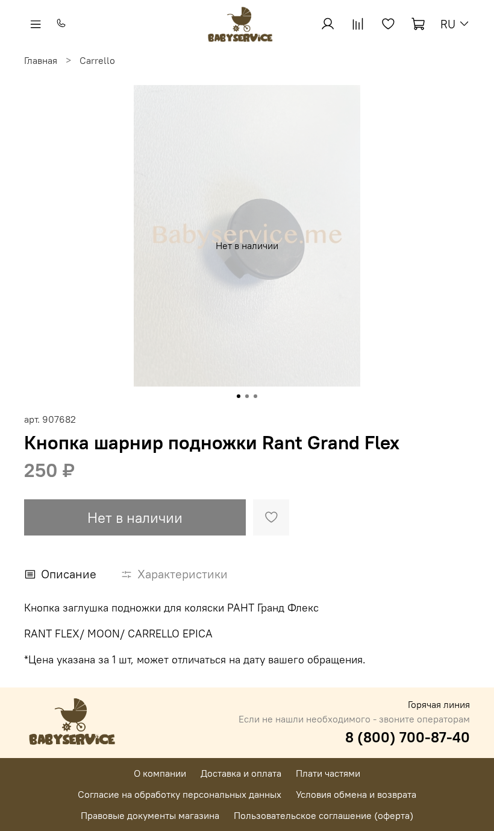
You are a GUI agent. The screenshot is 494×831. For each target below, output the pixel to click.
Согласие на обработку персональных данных (179, 794)
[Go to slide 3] (255, 396)
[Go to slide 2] (247, 396)
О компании (160, 773)
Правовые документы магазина (150, 815)
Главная (40, 60)
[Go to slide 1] (238, 396)
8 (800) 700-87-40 (407, 737)
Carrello (97, 60)
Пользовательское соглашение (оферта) (323, 815)
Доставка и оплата (241, 773)
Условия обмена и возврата (356, 794)
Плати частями (328, 773)
